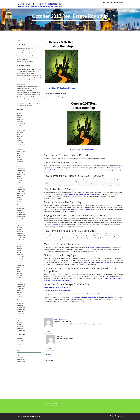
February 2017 (20, 326)
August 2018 (20, 292)
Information (20, 342)
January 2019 (20, 282)
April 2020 (19, 252)
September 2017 (21, 313)
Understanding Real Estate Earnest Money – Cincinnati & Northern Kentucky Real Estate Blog (29, 94)
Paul (57, 97)
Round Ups (20, 347)
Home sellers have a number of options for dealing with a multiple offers (89, 236)
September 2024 (21, 151)
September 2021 (21, 216)
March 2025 (20, 140)
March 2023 (20, 183)
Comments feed (21, 359)
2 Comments (48, 354)
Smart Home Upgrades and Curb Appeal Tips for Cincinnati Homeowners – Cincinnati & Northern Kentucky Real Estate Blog (29, 78)
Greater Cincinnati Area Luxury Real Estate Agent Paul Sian (93, 297)
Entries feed (20, 357)
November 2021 (21, 214)
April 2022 (19, 204)
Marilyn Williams (59, 319)
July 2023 (19, 176)
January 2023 (20, 187)
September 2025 (21, 130)
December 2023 (21, 168)
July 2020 (19, 246)
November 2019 (21, 263)
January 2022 (20, 210)
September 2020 (21, 242)
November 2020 (21, 237)
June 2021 (19, 223)
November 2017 (21, 309)
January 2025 (20, 142)
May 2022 (19, 202)
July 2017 (19, 316)
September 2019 (21, 267)
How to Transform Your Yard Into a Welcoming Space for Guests (29, 82)
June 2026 (19, 115)
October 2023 (20, 172)
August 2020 (20, 244)
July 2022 (19, 197)
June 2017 (19, 318)
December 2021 (21, 212)
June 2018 (19, 297)
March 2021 (20, 229)
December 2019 (21, 261)
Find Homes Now (118, 2)
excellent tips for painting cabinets (79, 209)
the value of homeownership (97, 247)
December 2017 (21, 307)
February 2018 (20, 303)
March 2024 (20, 161)
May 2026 (19, 117)
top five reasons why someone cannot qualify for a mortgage (82, 194)
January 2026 (20, 121)
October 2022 (20, 191)
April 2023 (19, 180)
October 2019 (20, 265)
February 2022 (20, 208)
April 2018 (19, 299)
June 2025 (19, 136)
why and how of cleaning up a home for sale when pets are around (97, 183)
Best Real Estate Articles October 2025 (27, 86)
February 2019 (20, 280)
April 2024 (19, 159)
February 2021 (20, 231)
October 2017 (20, 311)
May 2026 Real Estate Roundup (25, 61)
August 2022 (20, 195)
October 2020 (20, 240)
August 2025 (20, 132)
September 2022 (21, 193)
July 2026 (19, 113)
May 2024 (19, 157)
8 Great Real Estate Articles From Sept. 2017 (57, 287)
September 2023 (21, 174)
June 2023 (19, 178)
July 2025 (19, 134)
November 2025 (21, 126)
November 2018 (21, 286)
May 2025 (19, 138)
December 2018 (21, 284)
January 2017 (20, 328)
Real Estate (20, 345)
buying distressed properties (59, 224)
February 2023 (20, 185)
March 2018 (20, 301)
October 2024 (20, 149)
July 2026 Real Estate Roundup (25, 48)
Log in (18, 355)
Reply (48, 331)
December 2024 (21, 145)
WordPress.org (21, 361)
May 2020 (19, 250)
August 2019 (20, 269)
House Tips (20, 340)
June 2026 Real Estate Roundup (25, 55)
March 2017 (20, 324)
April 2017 (19, 322)
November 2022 (21, 189)
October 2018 (20, 288)
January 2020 (20, 259)
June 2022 (19, 199)
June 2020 (19, 248)
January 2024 (20, 166)
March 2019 (20, 278)
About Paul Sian (107, 2)
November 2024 (21, 147)
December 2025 (21, 123)
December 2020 (21, 235)
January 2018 (20, 305)
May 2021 (19, 225)
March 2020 (20, 254)
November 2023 (21, 170)
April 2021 (19, 227)
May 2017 (19, 320)
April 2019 (19, 275)
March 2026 (20, 119)
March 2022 (20, 206)
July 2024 (19, 155)
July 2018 (19, 294)
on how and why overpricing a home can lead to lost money (91, 262)
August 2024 (20, 153)
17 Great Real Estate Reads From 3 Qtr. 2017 (57, 290)
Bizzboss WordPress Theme (32, 416)
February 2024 (20, 164)
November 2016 (21, 330)
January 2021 (20, 233)
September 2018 (21, 290)
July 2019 (19, 271)
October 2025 (20, 128)
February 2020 (20, 256)
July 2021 (19, 221)
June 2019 (19, 273)
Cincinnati (19, 338)
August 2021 (20, 218)
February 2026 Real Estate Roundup (26, 73)
